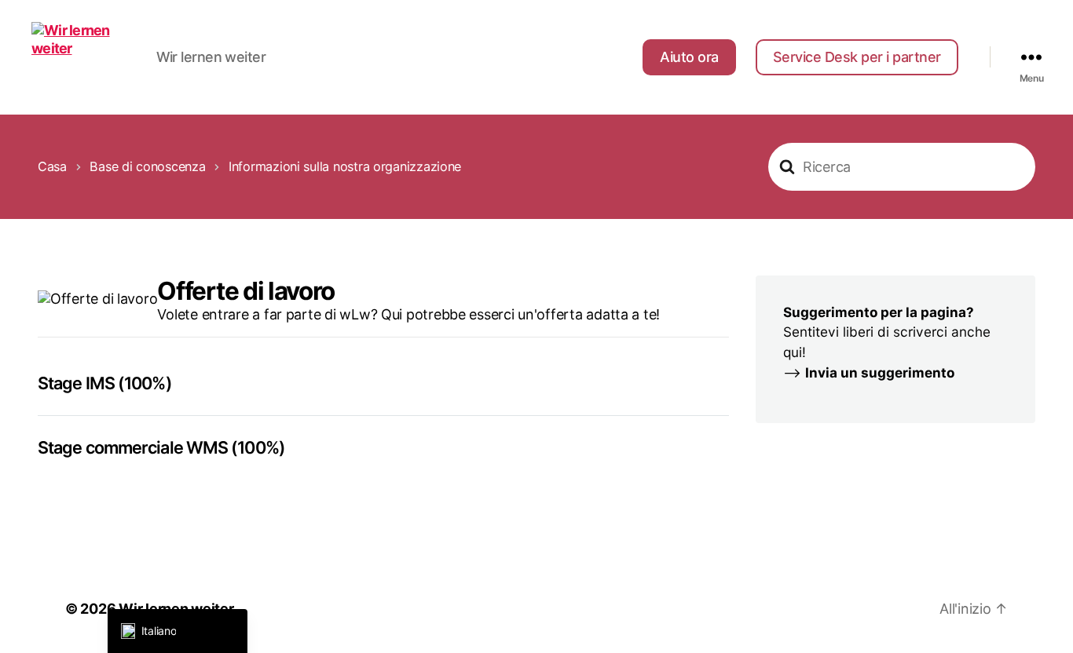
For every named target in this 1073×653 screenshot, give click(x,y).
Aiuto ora (689, 57)
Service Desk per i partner (857, 57)
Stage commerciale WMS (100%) (161, 447)
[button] (177, 631)
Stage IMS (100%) (105, 383)
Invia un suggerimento (879, 372)
